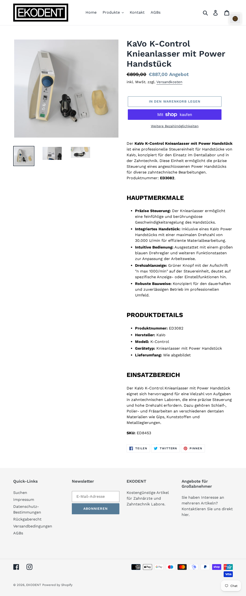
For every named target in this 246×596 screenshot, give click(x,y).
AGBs (18, 533)
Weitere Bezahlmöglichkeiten (175, 126)
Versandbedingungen (32, 526)
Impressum (23, 499)
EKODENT (33, 585)
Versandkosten (169, 82)
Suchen (20, 492)
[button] (235, 18)
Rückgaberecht (27, 519)
